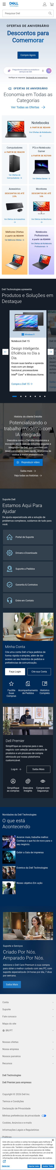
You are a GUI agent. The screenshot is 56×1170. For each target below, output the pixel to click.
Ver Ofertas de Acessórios (14, 219)
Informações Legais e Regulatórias (20, 1129)
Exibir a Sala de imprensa (30, 852)
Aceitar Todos (48, 1166)
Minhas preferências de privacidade (21, 1115)
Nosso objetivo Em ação (29, 883)
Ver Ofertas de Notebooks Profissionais (41, 245)
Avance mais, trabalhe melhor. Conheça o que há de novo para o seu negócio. (34, 841)
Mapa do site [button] (9, 1023)
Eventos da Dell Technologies (32, 867)
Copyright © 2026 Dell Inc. (16, 1094)
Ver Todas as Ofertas (25, 107)
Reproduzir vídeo (30, 462)
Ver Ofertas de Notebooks (40, 132)
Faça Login (15, 671)
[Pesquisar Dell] (50, 13)
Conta (5, 1002)
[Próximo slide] (51, 352)
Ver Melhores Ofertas (13, 240)
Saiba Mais (38, 769)
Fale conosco (9, 1016)
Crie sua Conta (39, 671)
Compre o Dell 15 (20, 384)
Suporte (6, 1009)
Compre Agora (28, 55)
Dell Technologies (11, 1075)
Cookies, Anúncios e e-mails (17, 1122)
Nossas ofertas (10, 1042)
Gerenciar (6, 1166)
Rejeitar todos (34, 1166)
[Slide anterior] (5, 352)
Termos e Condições (13, 1101)
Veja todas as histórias (26, 475)
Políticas (6, 1137)
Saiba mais (26, 471)
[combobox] (28, 13)
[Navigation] (4, 4)
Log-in (14, 769)
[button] (44, 4)
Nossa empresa (10, 1049)
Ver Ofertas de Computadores (13, 176)
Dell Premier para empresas (16, 1082)
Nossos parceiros (11, 1056)
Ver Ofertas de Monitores (41, 219)
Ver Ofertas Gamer (40, 179)
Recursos (7, 1063)
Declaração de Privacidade (16, 1108)
